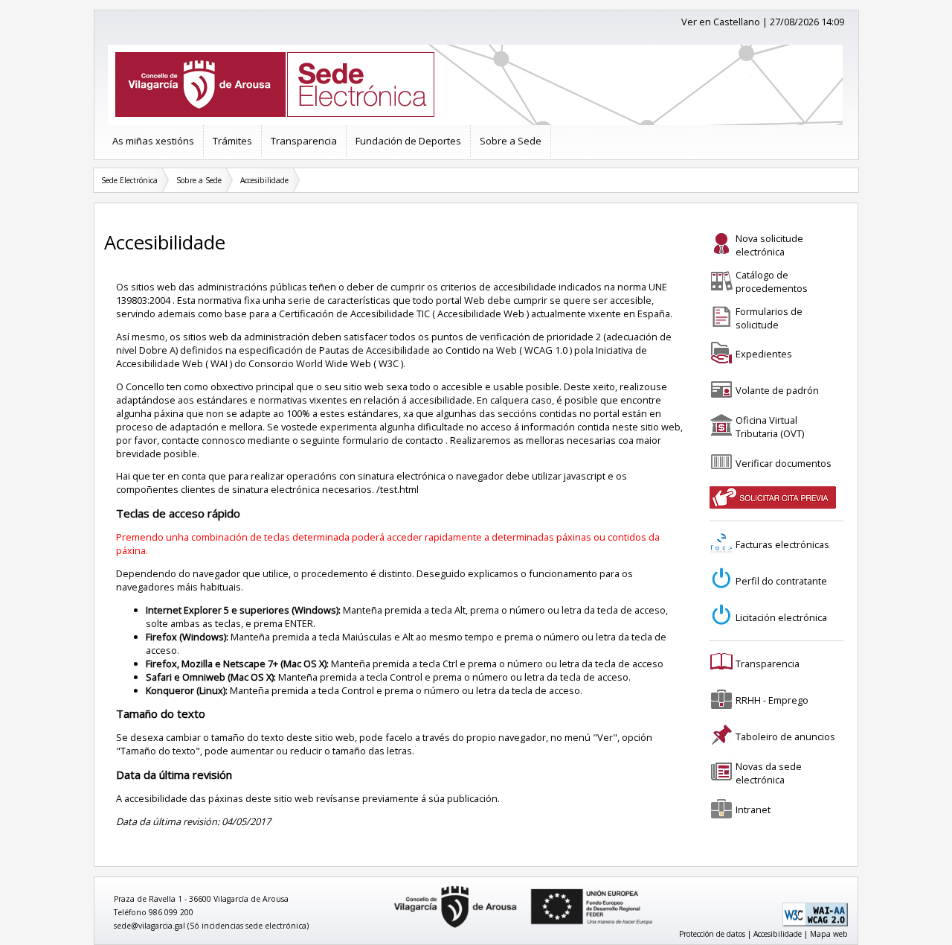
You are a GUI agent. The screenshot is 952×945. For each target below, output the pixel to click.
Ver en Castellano (720, 21)
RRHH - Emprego (772, 700)
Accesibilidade (264, 180)
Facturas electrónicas (782, 544)
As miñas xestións (153, 140)
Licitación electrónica (781, 617)
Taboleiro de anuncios (785, 736)
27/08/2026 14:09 (807, 21)
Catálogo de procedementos (772, 281)
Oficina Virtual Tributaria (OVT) (770, 426)
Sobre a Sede (510, 140)
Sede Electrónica (129, 180)
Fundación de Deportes (408, 140)
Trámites (232, 140)
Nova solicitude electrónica (769, 245)
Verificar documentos (784, 463)
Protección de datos (712, 934)
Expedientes (764, 353)
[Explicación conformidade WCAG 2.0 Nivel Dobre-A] (815, 923)
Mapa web (829, 934)
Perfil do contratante (781, 581)
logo (389, 886)
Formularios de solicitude (769, 318)
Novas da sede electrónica (769, 773)
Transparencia (304, 140)
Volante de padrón (777, 390)
